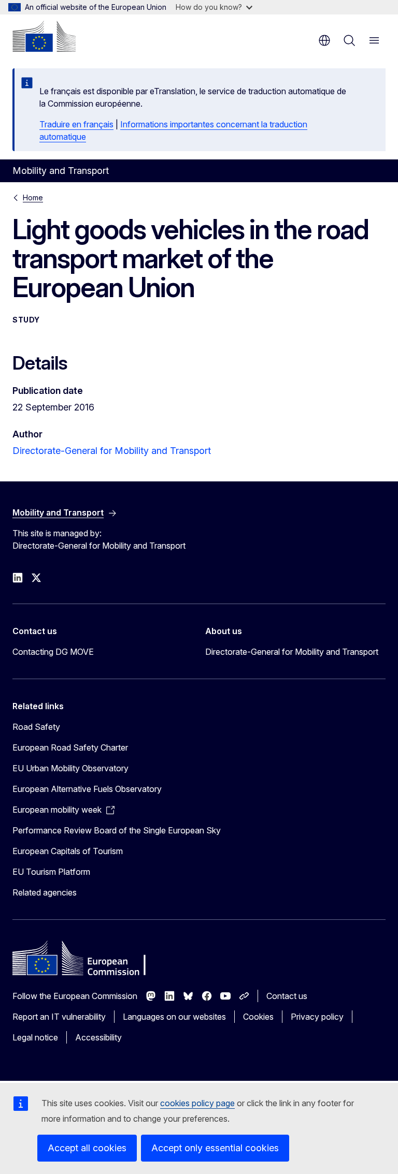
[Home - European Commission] (44, 36)
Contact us (286, 996)
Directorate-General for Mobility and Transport (111, 450)
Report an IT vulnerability (59, 1016)
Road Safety (36, 727)
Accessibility (98, 1037)
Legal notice (35, 1037)
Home (33, 197)
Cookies (258, 1016)
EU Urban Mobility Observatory (70, 768)
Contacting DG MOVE (53, 652)
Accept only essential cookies (215, 1147)
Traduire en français (76, 124)
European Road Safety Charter (70, 747)
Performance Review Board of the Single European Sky (116, 830)
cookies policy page (197, 1103)
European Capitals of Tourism (67, 851)
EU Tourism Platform (51, 872)
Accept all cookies (87, 1147)
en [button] (324, 40)
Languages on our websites (174, 1016)
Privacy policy (317, 1016)
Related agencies (44, 892)
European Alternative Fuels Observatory (87, 789)
